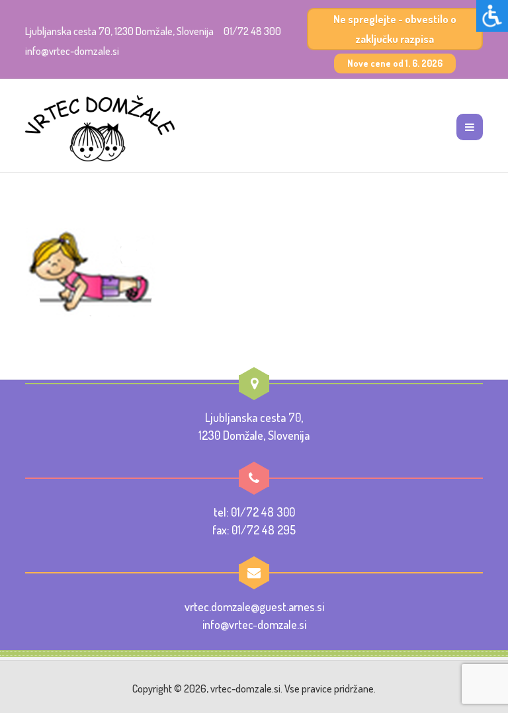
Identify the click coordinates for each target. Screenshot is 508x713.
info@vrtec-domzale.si (72, 51)
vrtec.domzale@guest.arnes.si (254, 606)
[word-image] (90, 270)
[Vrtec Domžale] (100, 128)
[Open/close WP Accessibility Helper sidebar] (492, 16)
